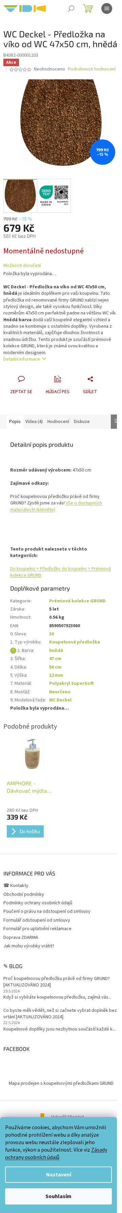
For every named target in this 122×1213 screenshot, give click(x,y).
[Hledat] (71, 8)
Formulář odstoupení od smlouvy (36, 920)
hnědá (56, 650)
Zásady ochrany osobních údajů (56, 1153)
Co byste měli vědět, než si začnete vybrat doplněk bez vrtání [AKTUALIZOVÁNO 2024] (60, 1013)
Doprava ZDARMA (20, 937)
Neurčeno (59, 692)
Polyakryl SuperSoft (71, 683)
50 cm (55, 667)
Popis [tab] (15, 421)
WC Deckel (60, 700)
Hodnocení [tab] (58, 421)
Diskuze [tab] (82, 421)
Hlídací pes (57, 391)
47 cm (55, 658)
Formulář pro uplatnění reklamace (37, 928)
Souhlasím (58, 1196)
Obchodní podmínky (23, 894)
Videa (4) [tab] (34, 421)
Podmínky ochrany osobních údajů (37, 903)
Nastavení (58, 1174)
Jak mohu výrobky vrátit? (28, 946)
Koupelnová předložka (74, 642)
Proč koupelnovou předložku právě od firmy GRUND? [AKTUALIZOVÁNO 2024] (56, 982)
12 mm (56, 675)
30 (51, 634)
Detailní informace (21, 359)
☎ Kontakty (15, 885)
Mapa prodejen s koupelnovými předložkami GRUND (61, 1083)
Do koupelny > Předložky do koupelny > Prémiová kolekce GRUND (60, 572)
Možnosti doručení (22, 266)
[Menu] (107, 8)
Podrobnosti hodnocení (92, 69)
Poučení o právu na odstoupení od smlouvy (46, 911)
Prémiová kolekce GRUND (77, 601)
